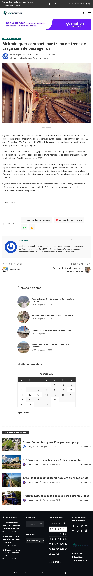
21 (46, 399)
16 (63, 394)
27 (38, 404)
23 (63, 399)
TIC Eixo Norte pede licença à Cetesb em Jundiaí (52, 460)
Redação (30, 446)
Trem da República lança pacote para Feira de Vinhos (56, 495)
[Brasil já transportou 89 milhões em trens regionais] (11, 480)
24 (71, 399)
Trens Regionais (12, 39)
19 (30, 399)
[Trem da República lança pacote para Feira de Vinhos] (11, 498)
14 (46, 394)
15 (55, 394)
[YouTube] (78, 4)
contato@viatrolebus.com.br (53, 4)
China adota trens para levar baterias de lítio (51, 330)
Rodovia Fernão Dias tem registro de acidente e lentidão (11, 526)
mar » (26, 412)
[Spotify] (89, 4)
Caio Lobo (34, 54)
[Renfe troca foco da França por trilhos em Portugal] (23, 347)
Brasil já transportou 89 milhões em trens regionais (55, 478)
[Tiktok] (86, 4)
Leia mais (84, 446)
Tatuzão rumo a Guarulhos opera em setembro (52, 315)
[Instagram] (75, 4)
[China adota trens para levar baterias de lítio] (23, 332)
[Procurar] (84, 13)
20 (38, 399)
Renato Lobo (32, 464)
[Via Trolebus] (81, 545)
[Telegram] (80, 4)
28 (46, 404)
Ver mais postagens (78, 240)
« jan (19, 412)
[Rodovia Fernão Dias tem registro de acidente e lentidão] (23, 302)
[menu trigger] (89, 13)
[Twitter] (72, 4)
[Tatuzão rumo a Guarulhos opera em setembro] (23, 317)
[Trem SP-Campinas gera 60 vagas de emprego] (11, 444)
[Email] (32, 227)
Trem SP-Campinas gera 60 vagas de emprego (51, 442)
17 (71, 394)
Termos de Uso (79, 560)
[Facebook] (69, 4)
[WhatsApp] (83, 4)
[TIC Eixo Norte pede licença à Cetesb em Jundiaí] (11, 462)
